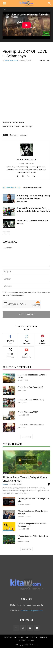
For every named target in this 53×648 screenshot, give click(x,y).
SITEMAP (31, 640)
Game (5, 473)
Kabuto (5, 484)
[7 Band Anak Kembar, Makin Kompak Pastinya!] (9, 514)
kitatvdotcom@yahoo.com (32, 610)
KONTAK (22, 640)
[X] (29, 176)
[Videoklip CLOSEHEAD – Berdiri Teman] (9, 223)
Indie (4, 9)
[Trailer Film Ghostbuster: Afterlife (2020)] (9, 378)
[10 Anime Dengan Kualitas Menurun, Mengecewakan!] (9, 526)
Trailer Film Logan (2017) (27, 412)
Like (10, 335)
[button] (4, 3)
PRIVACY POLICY (31, 637)
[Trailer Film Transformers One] (9, 427)
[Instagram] (24, 176)
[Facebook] (18, 176)
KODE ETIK (43, 637)
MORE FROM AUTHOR (32, 188)
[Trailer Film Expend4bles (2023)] (9, 402)
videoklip (23, 135)
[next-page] (8, 233)
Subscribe (26, 348)
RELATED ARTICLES (11, 188)
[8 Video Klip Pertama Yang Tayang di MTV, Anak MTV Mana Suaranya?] (9, 198)
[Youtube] (35, 176)
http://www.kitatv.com (26, 163)
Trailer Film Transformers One (30, 425)
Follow (27, 335)
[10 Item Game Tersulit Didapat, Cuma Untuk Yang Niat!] (26, 462)
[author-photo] (26, 156)
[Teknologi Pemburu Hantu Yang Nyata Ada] (9, 501)
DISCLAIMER (18, 637)
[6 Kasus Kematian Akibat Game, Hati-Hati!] (9, 539)
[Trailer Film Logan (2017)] (9, 415)
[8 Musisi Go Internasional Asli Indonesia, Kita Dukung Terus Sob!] (9, 211)
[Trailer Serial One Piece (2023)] (9, 390)
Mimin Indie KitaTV (11, 60)
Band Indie (13, 135)
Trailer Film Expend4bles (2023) (30, 400)
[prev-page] (4, 233)
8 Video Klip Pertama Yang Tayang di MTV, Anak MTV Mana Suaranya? (33, 198)
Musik (5, 202)
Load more (25, 437)
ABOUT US (8, 637)
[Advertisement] (26, 91)
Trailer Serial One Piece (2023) (30, 387)
